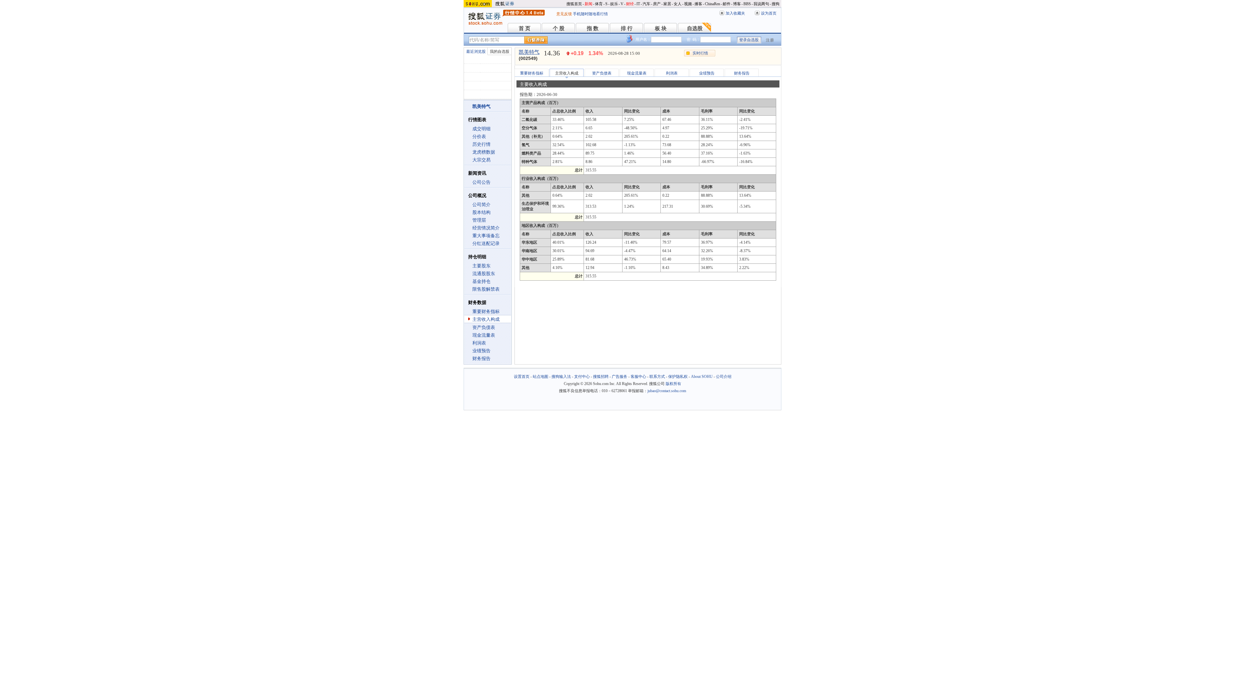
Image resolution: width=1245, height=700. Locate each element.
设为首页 (769, 13)
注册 (770, 40)
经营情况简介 (486, 228)
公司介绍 (723, 376)
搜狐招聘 (601, 376)
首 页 (524, 28)
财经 (630, 4)
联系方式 (657, 376)
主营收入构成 (486, 319)
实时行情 (700, 53)
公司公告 (481, 182)
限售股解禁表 (486, 289)
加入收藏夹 (735, 13)
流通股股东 (483, 273)
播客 (698, 4)
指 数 (593, 28)
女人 (678, 4)
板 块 (661, 28)
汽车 (646, 4)
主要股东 (481, 265)
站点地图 (540, 376)
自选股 (695, 28)
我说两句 (761, 4)
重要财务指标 (486, 311)
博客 (737, 4)
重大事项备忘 (486, 235)
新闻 (588, 4)
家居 (667, 4)
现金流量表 (483, 335)
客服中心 (638, 376)
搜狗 (775, 4)
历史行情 (481, 144)
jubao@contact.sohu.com (666, 391)
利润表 (479, 343)
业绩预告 (481, 350)
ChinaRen (712, 4)
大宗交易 (481, 160)
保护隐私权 (678, 376)
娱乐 (614, 4)
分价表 (479, 136)
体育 (599, 4)
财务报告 (481, 358)
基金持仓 (481, 281)
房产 (657, 4)
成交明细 (481, 128)
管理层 (479, 220)
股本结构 (481, 212)
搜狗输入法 (561, 376)
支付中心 (582, 376)
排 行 (627, 28)
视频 (688, 4)
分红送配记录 (486, 243)
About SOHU (702, 376)
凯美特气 (529, 52)
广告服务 (619, 376)
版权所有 (673, 383)
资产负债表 (483, 327)
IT (638, 4)
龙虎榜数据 (483, 152)
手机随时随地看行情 (590, 14)
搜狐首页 (574, 4)
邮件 (726, 4)
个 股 (558, 28)
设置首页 (521, 376)
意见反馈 (564, 14)
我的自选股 (499, 51)
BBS (747, 4)
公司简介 (481, 204)
